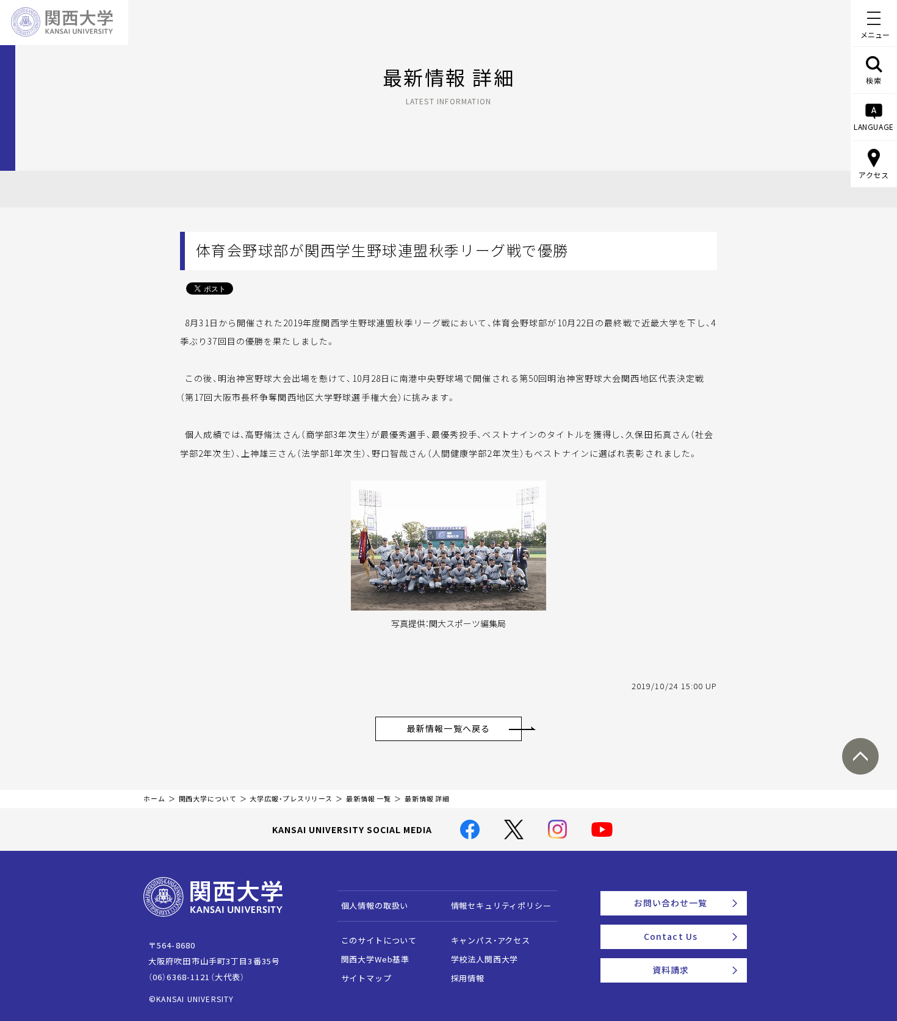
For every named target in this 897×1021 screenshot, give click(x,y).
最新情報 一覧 (368, 799)
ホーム (154, 799)
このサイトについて (379, 940)
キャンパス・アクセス (490, 940)
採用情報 (468, 978)
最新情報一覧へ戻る (448, 728)
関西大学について (208, 799)
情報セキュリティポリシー (501, 905)
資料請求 (670, 970)
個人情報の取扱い (375, 905)
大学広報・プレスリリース (291, 799)
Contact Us (670, 936)
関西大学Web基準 (375, 959)
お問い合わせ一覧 (671, 903)
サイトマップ (366, 978)
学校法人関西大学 (485, 959)
